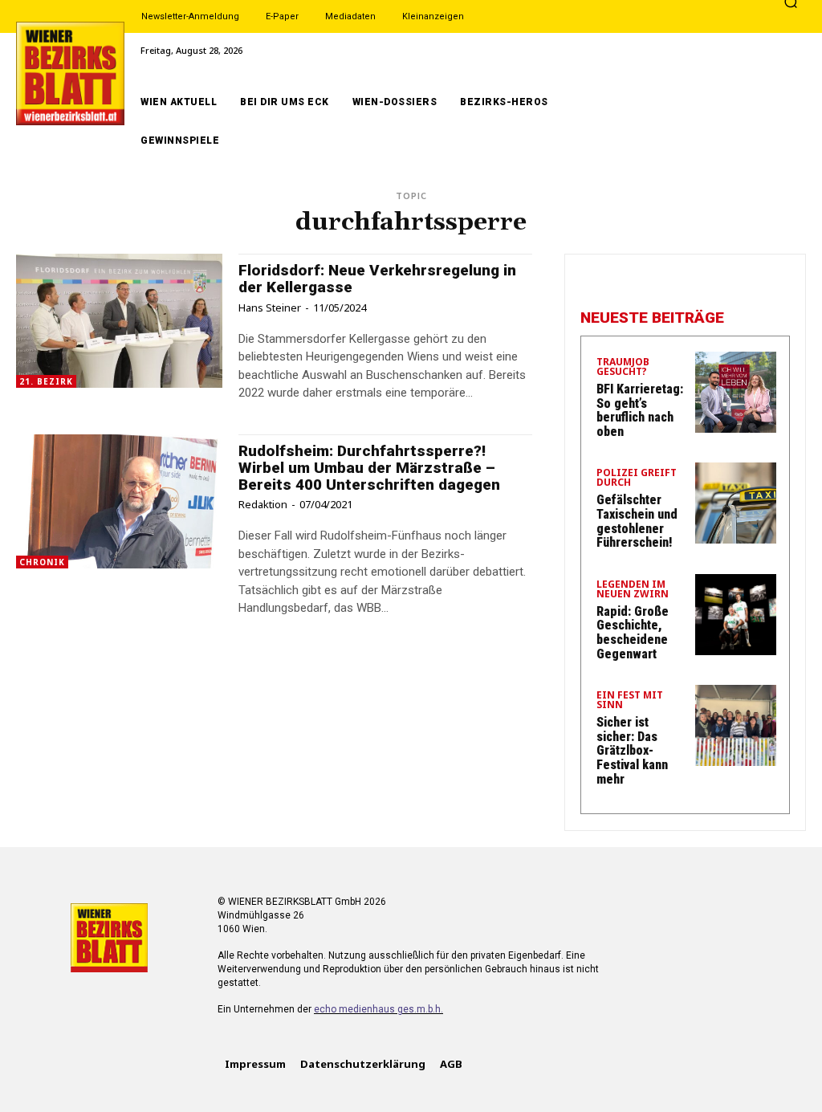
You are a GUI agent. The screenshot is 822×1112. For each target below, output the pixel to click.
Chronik (42, 562)
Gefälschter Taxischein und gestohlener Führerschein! (637, 521)
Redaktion (262, 504)
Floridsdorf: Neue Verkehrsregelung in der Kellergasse (377, 278)
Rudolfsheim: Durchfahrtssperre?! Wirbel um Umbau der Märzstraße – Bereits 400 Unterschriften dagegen (369, 468)
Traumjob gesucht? (622, 367)
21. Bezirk (46, 381)
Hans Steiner (269, 307)
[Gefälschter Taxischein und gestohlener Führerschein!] (735, 503)
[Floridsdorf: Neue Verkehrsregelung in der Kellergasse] (119, 321)
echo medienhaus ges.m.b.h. (378, 1009)
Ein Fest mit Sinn (629, 700)
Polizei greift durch (636, 478)
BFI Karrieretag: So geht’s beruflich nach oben (639, 410)
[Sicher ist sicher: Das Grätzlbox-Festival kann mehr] (735, 725)
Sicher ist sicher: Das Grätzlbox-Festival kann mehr (632, 750)
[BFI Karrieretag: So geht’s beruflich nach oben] (735, 392)
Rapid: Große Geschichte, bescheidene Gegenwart (632, 633)
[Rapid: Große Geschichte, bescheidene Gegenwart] (735, 614)
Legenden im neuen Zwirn (632, 590)
